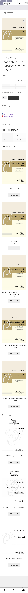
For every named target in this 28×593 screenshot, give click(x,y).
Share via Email (8, 118)
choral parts (10, 12)
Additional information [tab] (8, 124)
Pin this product (8, 116)
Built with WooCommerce (9, 584)
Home (5, 12)
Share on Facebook (9, 114)
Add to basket (14, 98)
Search (14, 590)
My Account (4, 590)
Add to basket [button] (14, 195)
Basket (22, 589)
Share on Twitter (8, 112)
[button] (24, 20)
